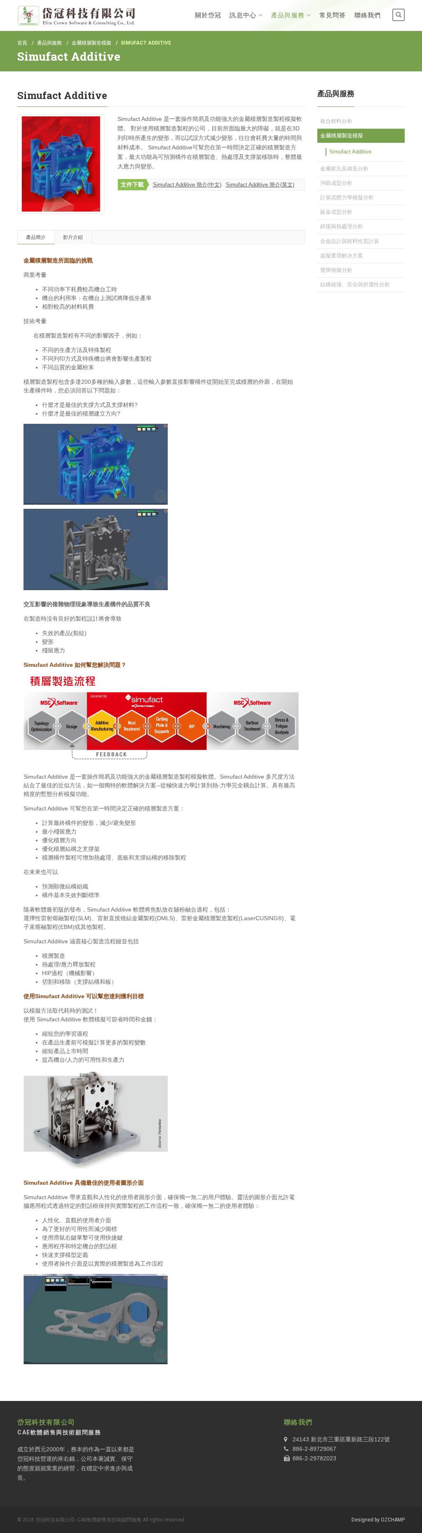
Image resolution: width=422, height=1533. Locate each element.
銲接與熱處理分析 (341, 226)
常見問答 (332, 15)
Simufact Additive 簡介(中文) (187, 185)
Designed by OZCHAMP (378, 1520)
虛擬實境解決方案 (341, 256)
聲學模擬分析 (336, 270)
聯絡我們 (367, 15)
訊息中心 (243, 15)
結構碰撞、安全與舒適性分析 (355, 284)
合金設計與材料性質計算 (349, 241)
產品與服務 (288, 15)
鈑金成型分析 (336, 212)
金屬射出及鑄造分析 (344, 168)
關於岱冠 (208, 15)
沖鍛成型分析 (336, 183)
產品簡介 (36, 237)
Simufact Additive (350, 152)
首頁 (22, 43)
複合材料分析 (336, 121)
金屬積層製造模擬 (91, 43)
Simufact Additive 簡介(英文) (260, 185)
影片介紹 (73, 237)
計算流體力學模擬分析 (347, 197)
